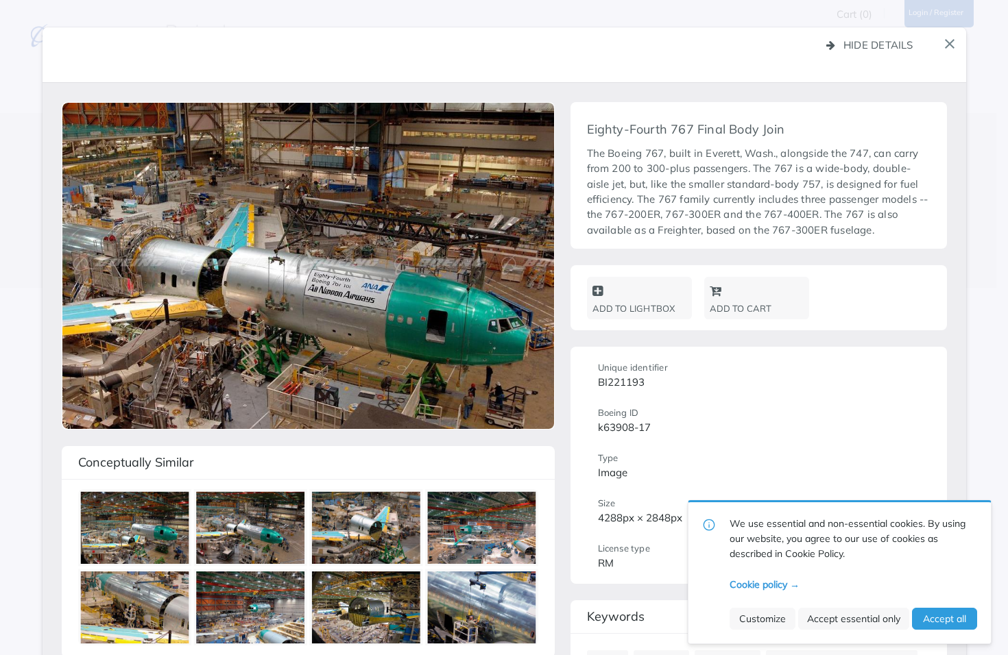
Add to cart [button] (741, 308)
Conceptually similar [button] (136, 462)
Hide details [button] (878, 44)
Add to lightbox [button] (633, 308)
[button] (949, 44)
